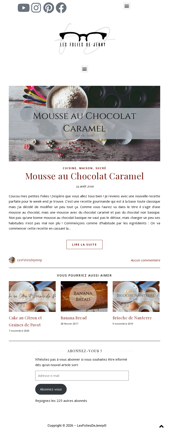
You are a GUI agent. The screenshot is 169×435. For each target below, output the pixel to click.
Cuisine (70, 168)
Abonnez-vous (51, 389)
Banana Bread (74, 317)
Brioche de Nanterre (132, 317)
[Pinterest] (48, 7)
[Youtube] (23, 7)
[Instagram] (36, 7)
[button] (126, 5)
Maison (86, 168)
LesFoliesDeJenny (29, 260)
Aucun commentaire (145, 260)
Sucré (101, 168)
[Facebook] (61, 7)
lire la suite (84, 244)
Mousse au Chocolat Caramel (84, 176)
